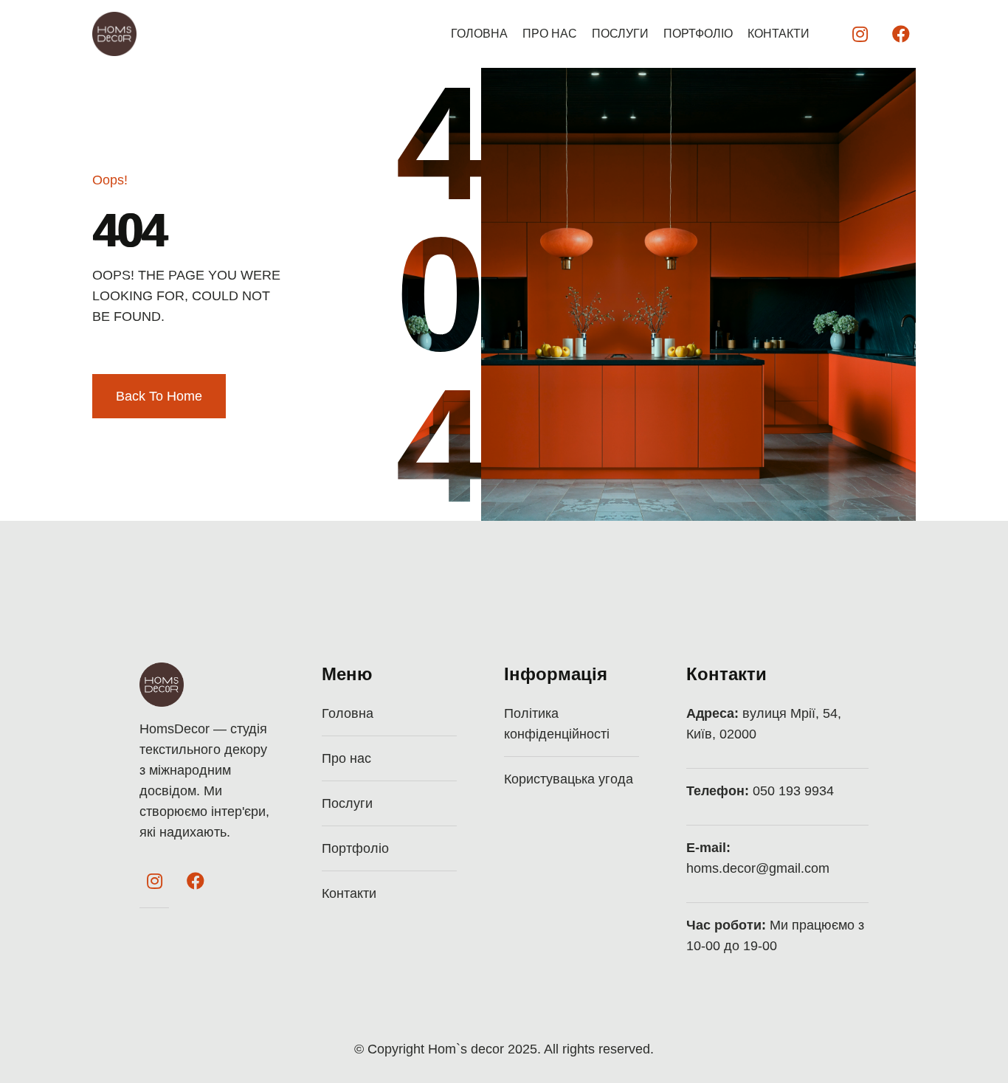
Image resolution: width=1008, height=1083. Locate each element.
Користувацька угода (568, 779)
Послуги (620, 33)
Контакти (778, 33)
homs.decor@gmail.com (757, 868)
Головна (479, 33)
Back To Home (159, 396)
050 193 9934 (793, 790)
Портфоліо (698, 33)
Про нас (549, 33)
